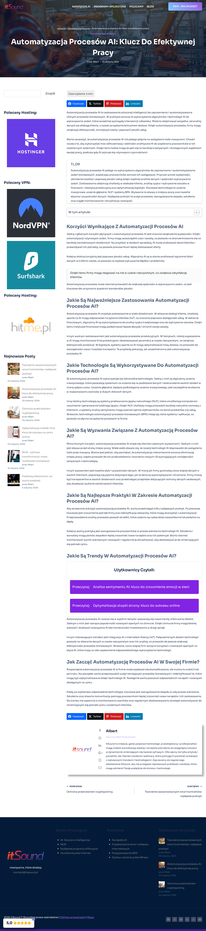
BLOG (150, 6)
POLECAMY (136, 6)
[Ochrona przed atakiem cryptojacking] (14, 412)
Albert (96, 62)
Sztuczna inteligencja (79, 28)
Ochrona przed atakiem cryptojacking (90, 789)
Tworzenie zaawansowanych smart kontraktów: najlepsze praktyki (173, 791)
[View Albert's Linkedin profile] (100, 745)
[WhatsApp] (193, 919)
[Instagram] (174, 919)
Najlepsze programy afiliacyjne (79, 848)
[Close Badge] (33, 919)
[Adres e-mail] (199, 919)
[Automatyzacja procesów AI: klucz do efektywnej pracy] (14, 393)
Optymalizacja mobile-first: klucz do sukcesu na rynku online (38, 432)
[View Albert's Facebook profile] (100, 731)
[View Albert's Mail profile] (100, 768)
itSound (61, 28)
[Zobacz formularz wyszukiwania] (159, 6)
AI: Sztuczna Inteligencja (75, 840)
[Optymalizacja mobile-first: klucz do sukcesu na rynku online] (14, 432)
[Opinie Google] (187, 919)
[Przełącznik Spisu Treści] (195, 212)
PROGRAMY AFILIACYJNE (110, 6)
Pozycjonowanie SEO (125, 853)
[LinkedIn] (180, 919)
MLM (63, 844)
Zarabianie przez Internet (75, 853)
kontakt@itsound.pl (25, 872)
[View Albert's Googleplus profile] (100, 753)
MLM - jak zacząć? (185, 6)
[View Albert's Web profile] (100, 760)
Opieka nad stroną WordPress (130, 857)
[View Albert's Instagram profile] (100, 738)
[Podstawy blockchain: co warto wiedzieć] (14, 480)
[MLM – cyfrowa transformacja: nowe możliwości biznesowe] (14, 456)
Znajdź (50, 93)
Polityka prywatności (72, 917)
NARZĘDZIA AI (81, 6)
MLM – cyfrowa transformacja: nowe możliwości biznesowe (35, 456)
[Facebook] (168, 919)
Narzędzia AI (119, 840)
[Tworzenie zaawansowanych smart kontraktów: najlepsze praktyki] (14, 369)
